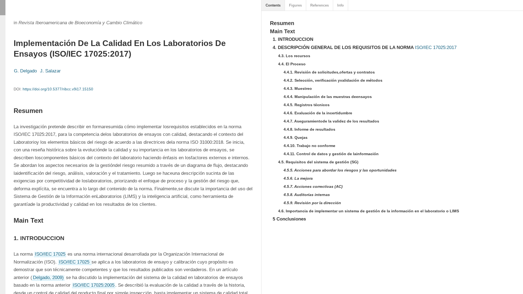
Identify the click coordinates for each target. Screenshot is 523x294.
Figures (295, 5)
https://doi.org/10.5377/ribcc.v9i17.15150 (58, 89)
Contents (273, 5)
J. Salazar (50, 71)
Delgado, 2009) (48, 277)
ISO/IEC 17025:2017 (436, 47)
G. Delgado (25, 71)
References (319, 5)
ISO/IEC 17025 (50, 254)
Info (340, 5)
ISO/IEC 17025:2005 (93, 285)
